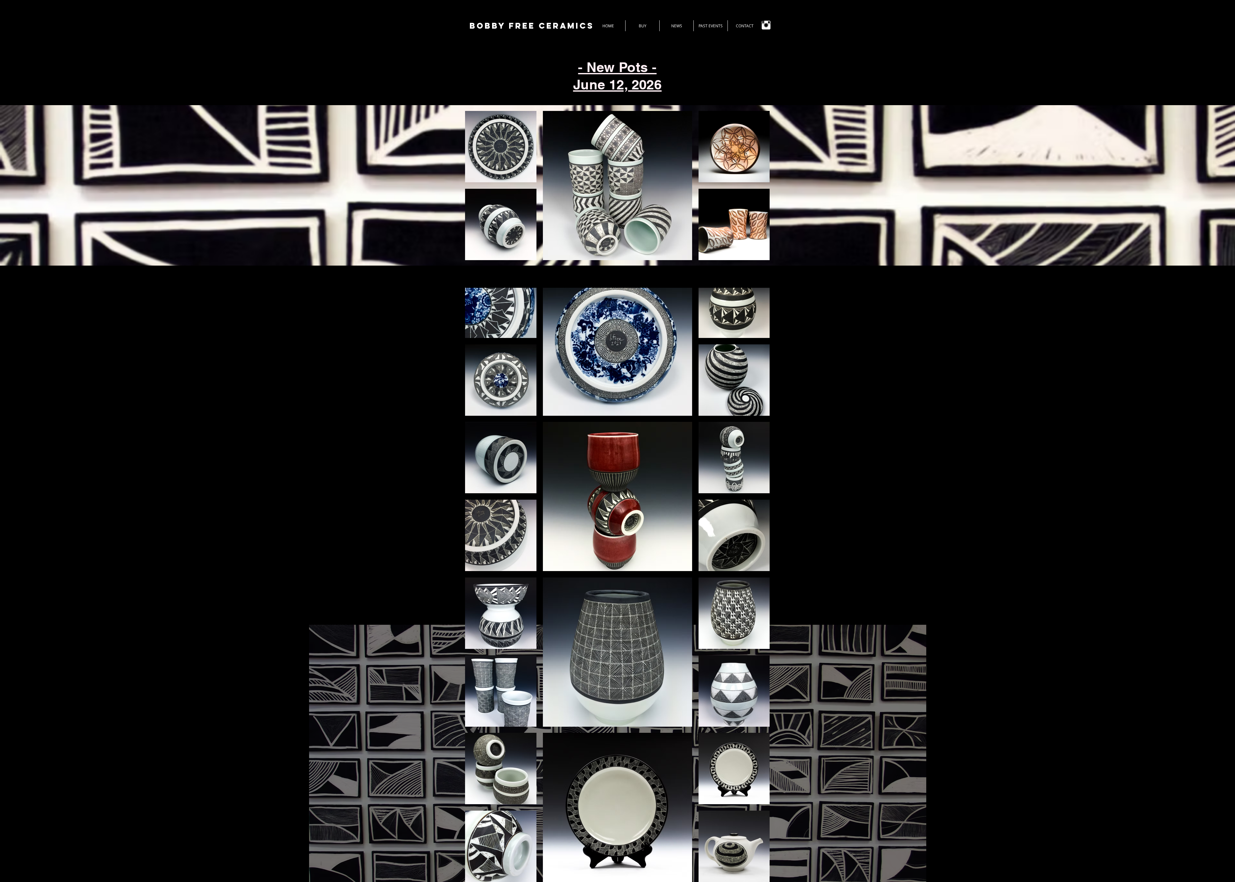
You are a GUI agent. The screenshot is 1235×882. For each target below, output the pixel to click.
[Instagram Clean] (766, 25)
